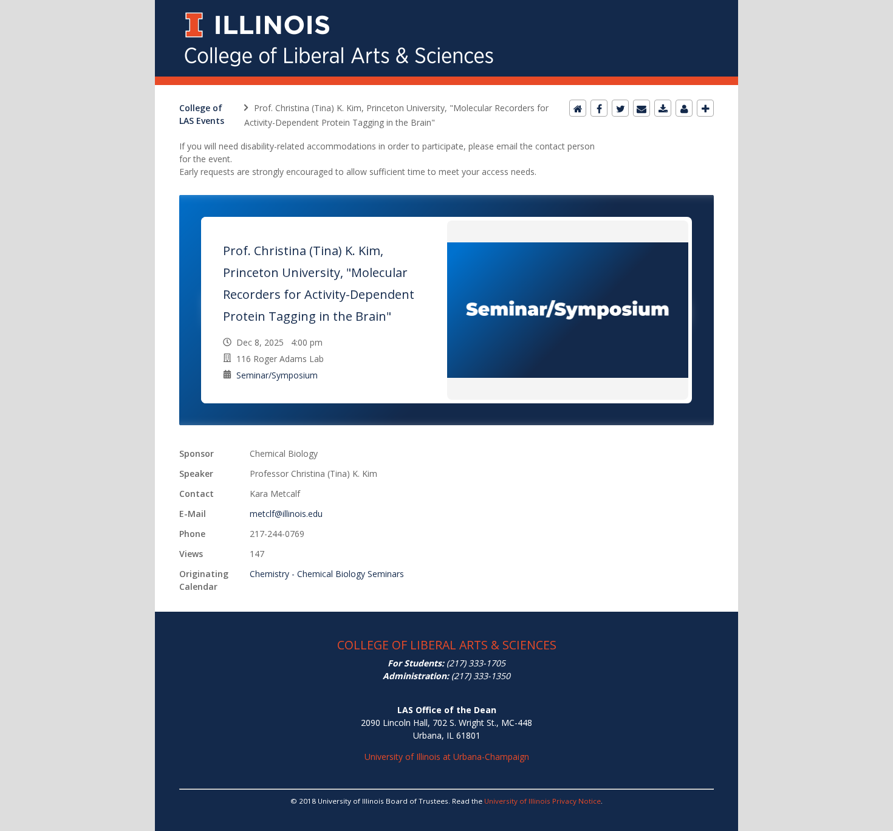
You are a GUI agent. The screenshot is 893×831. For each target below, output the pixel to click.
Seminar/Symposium (277, 375)
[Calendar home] (577, 108)
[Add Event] (705, 108)
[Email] (641, 108)
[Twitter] (620, 108)
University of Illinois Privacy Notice (542, 800)
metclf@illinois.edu (286, 513)
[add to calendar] (662, 108)
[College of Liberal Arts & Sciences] (446, 7)
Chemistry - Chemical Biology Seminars (327, 574)
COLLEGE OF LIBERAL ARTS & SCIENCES (446, 645)
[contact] (684, 108)
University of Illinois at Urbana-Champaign (446, 756)
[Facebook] (598, 108)
